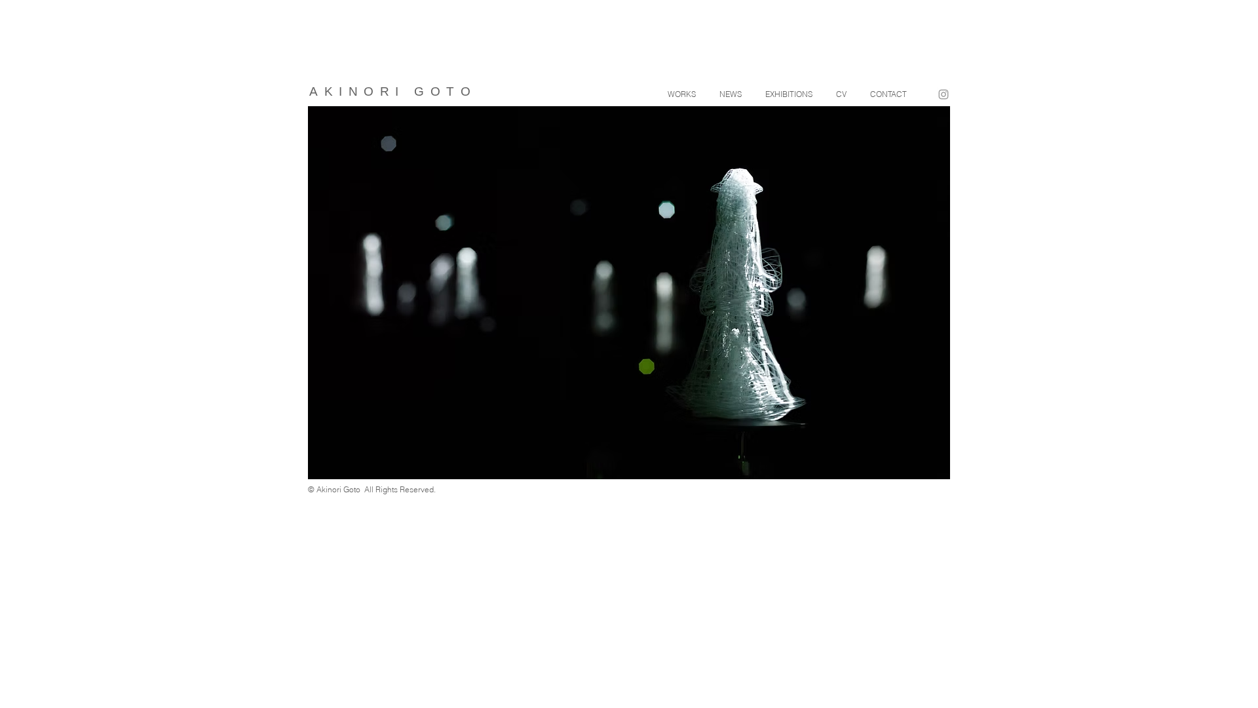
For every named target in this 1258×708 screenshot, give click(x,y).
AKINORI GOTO (392, 91)
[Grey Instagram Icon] (943, 94)
